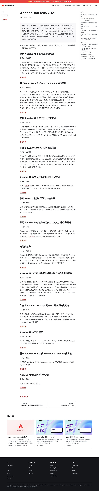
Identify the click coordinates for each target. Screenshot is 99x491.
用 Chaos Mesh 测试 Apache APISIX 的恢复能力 (88, 19)
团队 (87, 5)
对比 (62, 5)
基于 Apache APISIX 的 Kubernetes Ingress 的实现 (87, 55)
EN (96, 5)
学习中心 (57, 5)
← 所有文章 (4, 19)
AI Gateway (68, 5)
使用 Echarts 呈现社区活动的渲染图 (89, 35)
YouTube (31, 473)
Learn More (67, 1)
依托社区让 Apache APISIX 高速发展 (89, 27)
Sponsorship (10, 476)
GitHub (92, 5)
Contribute (75, 473)
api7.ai (27, 186)
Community (5, 15)
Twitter (30, 470)
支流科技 (31, 236)
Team (73, 470)
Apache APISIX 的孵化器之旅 (88, 58)
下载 (84, 5)
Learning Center (54, 468)
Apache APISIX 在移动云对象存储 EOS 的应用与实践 (89, 45)
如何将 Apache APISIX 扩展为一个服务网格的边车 (89, 49)
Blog (51, 465)
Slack (30, 468)
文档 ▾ (52, 5)
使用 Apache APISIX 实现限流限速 (89, 15)
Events (9, 470)
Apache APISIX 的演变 (86, 52)
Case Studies (53, 476)
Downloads (75, 468)
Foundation (10, 465)
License (9, 468)
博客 (74, 5)
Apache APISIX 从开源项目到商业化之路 (89, 31)
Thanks (9, 478)
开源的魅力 (83, 42)
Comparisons (53, 470)
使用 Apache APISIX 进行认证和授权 (89, 23)
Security (9, 473)
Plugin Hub (75, 465)
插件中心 (78, 5)
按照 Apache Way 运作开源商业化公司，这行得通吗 (88, 39)
